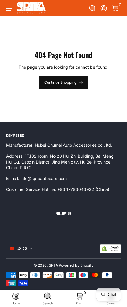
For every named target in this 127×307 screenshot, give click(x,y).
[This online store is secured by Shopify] (110, 248)
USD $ (22, 248)
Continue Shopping (60, 82)
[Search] (92, 8)
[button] (92, 8)
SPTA (53, 265)
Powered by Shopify (76, 265)
